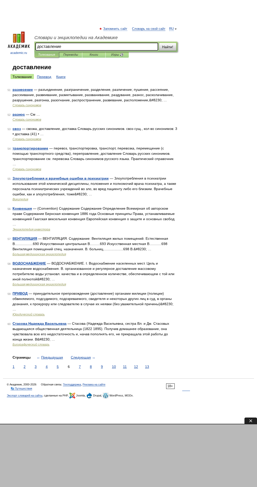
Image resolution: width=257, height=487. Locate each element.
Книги (94, 54)
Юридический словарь (29, 314)
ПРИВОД (20, 293)
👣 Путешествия (21, 388)
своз (17, 129)
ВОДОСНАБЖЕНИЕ (29, 263)
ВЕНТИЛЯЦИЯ (25, 238)
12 (136, 367)
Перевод (44, 77)
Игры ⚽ (117, 54)
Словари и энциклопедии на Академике (76, 37)
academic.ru (18, 53)
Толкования (46, 54)
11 (125, 367)
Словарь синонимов (27, 105)
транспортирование (30, 148)
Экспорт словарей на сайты (24, 395)
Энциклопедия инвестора (31, 229)
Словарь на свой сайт (148, 29)
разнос (19, 114)
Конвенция (22, 208)
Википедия (20, 199)
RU (171, 29)
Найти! (167, 47)
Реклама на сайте (94, 384)
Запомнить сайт (115, 29)
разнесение (23, 90)
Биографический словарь (31, 344)
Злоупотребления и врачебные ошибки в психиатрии (61, 178)
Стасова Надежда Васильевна (40, 323)
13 (147, 367)
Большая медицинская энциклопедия (39, 254)
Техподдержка (72, 384)
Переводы (70, 54)
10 (114, 367)
